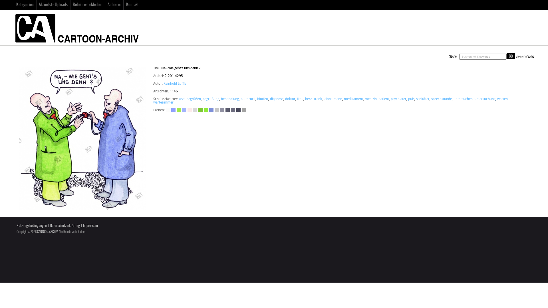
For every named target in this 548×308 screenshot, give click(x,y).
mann (337, 99)
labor (328, 99)
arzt (182, 99)
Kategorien (25, 5)
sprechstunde (441, 99)
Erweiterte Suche (525, 56)
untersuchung (484, 99)
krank (317, 99)
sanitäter (423, 99)
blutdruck (248, 99)
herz (308, 99)
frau (300, 99)
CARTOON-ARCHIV (47, 232)
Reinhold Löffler (176, 84)
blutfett (262, 99)
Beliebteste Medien (87, 5)
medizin (371, 99)
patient (383, 99)
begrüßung (211, 99)
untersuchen (463, 99)
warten (502, 99)
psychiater (398, 99)
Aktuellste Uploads (53, 5)
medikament (353, 99)
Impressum (90, 226)
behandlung (230, 99)
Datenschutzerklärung (65, 226)
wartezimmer (163, 102)
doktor (290, 99)
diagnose (276, 99)
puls (411, 99)
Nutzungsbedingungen (32, 226)
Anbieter (114, 5)
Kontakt (132, 5)
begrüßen (193, 99)
